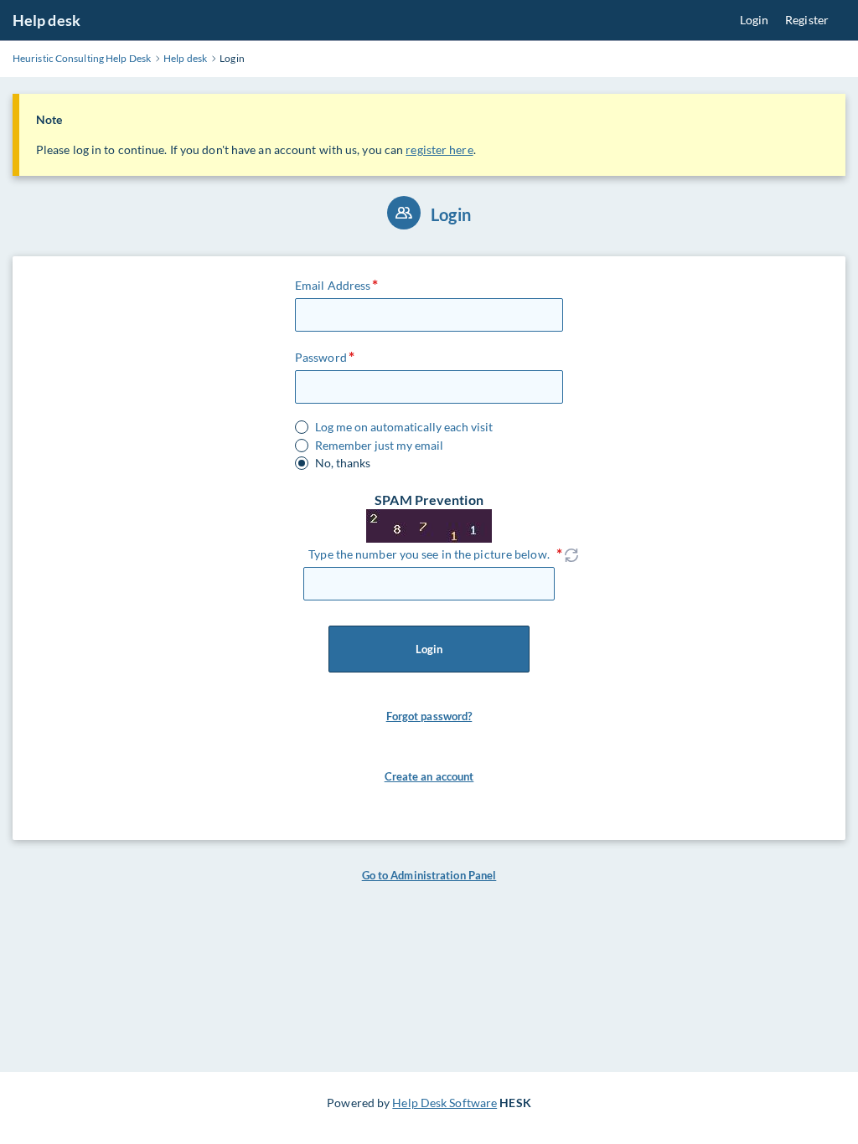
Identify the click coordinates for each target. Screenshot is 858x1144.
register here (439, 149)
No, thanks (342, 463)
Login (754, 20)
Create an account (429, 776)
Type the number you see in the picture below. (429, 554)
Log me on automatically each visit (404, 427)
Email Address (332, 285)
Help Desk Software (444, 1102)
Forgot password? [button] (429, 716)
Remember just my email (379, 445)
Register (807, 20)
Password (321, 357)
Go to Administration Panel (429, 875)
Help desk (46, 20)
